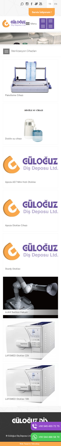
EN (55, 4)
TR (49, 4)
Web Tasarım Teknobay (29, 444)
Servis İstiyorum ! (41, 12)
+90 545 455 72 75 (49, 426)
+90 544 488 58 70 (49, 436)
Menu (33, 23)
